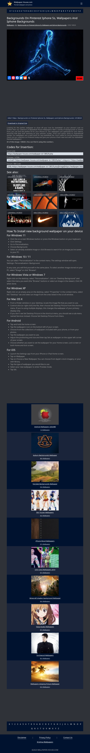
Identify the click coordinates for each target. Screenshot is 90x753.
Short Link (11, 151)
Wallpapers (10, 25)
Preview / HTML (13, 157)
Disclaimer (22, 737)
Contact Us (67, 737)
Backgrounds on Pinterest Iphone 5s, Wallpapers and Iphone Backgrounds (42, 25)
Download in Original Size (17, 123)
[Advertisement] (45, 99)
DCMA (79, 78)
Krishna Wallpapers (45, 742)
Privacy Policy (44, 737)
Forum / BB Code (14, 164)
